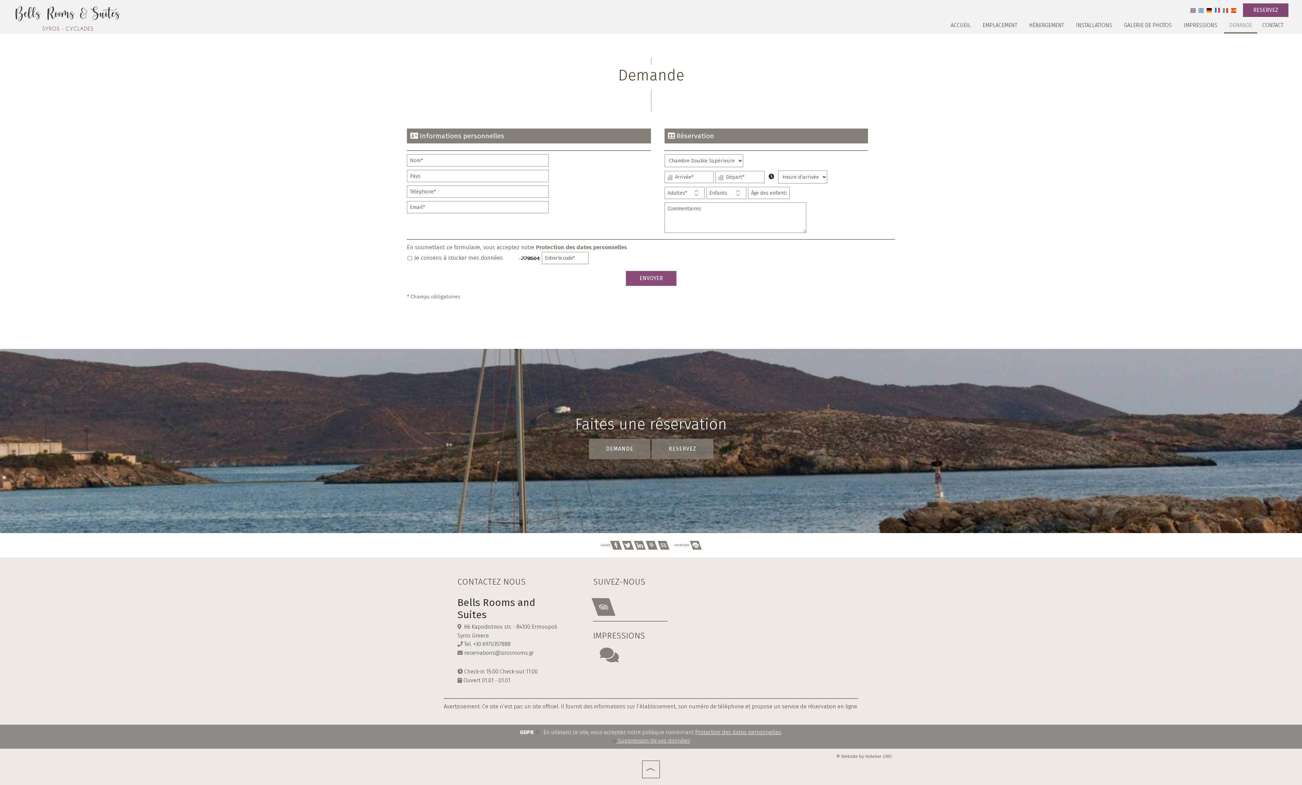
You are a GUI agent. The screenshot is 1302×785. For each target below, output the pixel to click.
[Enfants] (726, 194)
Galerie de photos (1148, 25)
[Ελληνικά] (1201, 10)
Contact (1272, 25)
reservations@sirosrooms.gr (499, 653)
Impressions (1200, 25)
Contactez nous (491, 582)
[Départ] (740, 179)
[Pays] (478, 177)
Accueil (961, 25)
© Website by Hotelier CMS (864, 756)
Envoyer (651, 278)
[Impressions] (609, 659)
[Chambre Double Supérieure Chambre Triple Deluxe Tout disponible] (704, 162)
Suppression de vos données (653, 741)
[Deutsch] (1209, 10)
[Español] (1233, 10)
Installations (1094, 25)
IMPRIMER (682, 545)
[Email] (478, 209)
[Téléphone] (478, 193)
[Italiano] (1225, 10)
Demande (1240, 25)
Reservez (1265, 10)
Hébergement (1046, 25)
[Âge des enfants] (769, 194)
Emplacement (1000, 25)
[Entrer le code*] (565, 260)
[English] (1193, 10)
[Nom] (478, 162)
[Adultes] (685, 194)
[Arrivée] (689, 179)
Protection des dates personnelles (581, 247)
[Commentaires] (735, 220)
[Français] (1217, 10)
